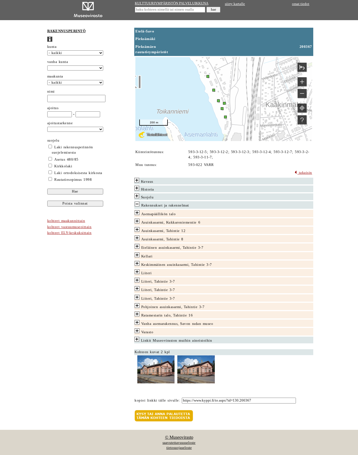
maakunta (55, 76)
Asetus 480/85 (66, 159)
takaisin (304, 173)
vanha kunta (57, 62)
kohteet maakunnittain (66, 221)
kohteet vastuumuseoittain (69, 227)
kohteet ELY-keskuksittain (69, 233)
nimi (51, 91)
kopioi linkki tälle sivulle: (157, 400)
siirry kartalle (235, 4)
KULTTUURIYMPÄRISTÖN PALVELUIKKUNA (171, 3)
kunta (52, 47)
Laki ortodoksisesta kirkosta (78, 173)
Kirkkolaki (63, 166)
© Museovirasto (179, 437)
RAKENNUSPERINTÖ (66, 31)
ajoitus (53, 108)
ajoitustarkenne (60, 123)
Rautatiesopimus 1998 (73, 180)
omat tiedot (300, 4)
